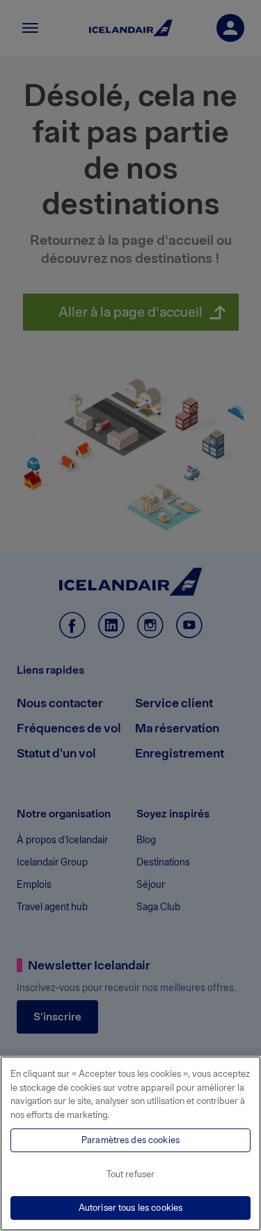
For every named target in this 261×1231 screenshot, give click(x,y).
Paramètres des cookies (130, 1140)
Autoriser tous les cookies (130, 1207)
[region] (130, 1143)
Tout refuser (130, 1174)
